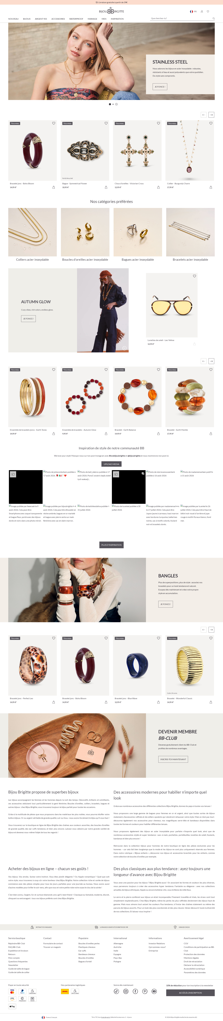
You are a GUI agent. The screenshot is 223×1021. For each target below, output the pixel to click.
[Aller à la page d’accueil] (111, 10)
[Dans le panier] (54, 187)
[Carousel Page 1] (109, 104)
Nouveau (13, 19)
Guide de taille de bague (18, 968)
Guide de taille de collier (18, 972)
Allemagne (118, 943)
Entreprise (153, 950)
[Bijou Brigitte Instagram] (126, 991)
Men (104, 19)
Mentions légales (191, 958)
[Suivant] (211, 115)
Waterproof (76, 19)
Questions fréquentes (18, 961)
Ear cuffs (82, 950)
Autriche (117, 947)
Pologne (117, 961)
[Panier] (214, 11)
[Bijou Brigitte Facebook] (135, 991)
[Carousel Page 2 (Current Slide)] (113, 104)
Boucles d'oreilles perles (89, 943)
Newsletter (13, 965)
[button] (202, 11)
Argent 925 (41, 19)
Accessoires (58, 19)
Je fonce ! (160, 86)
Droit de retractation (193, 961)
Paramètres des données (195, 972)
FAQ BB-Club (14, 947)
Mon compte (14, 958)
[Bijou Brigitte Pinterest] (145, 991)
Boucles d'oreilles (86, 958)
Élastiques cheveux (86, 947)
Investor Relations (157, 943)
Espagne (117, 954)
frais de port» (105, 1017)
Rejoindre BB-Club (16, 943)
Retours (11, 954)
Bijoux (26, 19)
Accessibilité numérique (194, 968)
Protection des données (194, 954)
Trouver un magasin (52, 947)
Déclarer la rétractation (194, 965)
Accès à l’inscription (190, 992)
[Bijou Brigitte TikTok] (116, 991)
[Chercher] (214, 18)
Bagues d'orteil (85, 961)
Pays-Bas (118, 958)
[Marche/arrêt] (124, 348)
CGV (186, 943)
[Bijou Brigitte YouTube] (154, 991)
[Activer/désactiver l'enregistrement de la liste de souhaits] (54, 123)
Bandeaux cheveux (86, 954)
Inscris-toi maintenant (173, 759)
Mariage (92, 19)
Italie (116, 950)
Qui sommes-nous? (157, 947)
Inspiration (117, 19)
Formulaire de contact (53, 943)
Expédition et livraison (18, 950)
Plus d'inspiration (111, 545)
